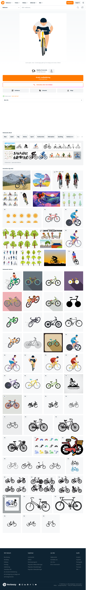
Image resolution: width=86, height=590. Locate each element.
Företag (6, 564)
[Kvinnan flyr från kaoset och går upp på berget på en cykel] (46, 199)
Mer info (6, 100)
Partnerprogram (32, 562)
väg (18, 136)
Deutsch (77, 564)
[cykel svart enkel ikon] (73, 322)
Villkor (54, 585)
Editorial (32, 3)
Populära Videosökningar (35, 569)
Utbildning (7, 567)
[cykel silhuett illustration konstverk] (38, 425)
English (77, 557)
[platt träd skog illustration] (31, 258)
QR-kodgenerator (9, 577)
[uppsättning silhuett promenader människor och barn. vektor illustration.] (10, 258)
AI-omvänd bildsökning (10, 572)
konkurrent (70, 136)
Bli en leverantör (55, 564)
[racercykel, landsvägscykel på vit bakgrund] (12, 383)
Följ (51, 72)
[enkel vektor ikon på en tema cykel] (46, 446)
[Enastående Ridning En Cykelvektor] (55, 258)
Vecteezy (6, 559)
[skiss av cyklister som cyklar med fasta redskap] (67, 180)
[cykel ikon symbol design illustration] (73, 301)
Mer (40, 3)
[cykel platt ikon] (32, 281)
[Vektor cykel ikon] (52, 218)
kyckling (60, 136)
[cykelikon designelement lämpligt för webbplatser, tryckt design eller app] (34, 465)
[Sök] (77, 7)
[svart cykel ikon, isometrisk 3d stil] (32, 322)
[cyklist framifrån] (25, 199)
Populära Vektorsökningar (35, 564)
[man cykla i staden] (41, 180)
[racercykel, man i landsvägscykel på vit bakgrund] (73, 218)
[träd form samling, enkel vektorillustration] (20, 238)
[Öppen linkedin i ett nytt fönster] (25, 584)
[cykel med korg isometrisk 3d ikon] (32, 301)
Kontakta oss (53, 559)
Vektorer (8, 3)
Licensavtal (31, 557)
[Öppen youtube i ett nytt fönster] (35, 584)
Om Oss (52, 562)
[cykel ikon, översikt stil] (32, 342)
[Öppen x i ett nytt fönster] (33, 584)
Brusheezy (7, 557)
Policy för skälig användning (74, 585)
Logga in (76, 2)
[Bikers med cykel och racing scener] (51, 238)
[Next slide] (79, 137)
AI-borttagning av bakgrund (12, 574)
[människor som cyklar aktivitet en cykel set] (10, 199)
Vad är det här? (15, 96)
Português (78, 562)
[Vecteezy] (2, 2)
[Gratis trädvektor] (72, 199)
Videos (24, 3)
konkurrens (40, 136)
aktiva (25, 136)
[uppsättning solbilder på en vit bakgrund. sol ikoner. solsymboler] (22, 218)
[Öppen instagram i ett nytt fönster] (22, 584)
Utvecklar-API (7, 569)
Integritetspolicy (61, 585)
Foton (16, 3)
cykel (11, 136)
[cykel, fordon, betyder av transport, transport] (37, 504)
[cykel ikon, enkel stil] (53, 322)
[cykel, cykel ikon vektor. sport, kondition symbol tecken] (12, 425)
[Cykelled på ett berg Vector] (16, 180)
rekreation (51, 136)
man (5, 136)
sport (32, 136)
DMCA (29, 559)
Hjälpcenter (53, 557)
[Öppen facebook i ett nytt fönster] (19, 584)
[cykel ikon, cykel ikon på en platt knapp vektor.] (12, 504)
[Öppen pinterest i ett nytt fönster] (27, 584)
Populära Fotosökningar (34, 567)
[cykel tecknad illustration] (12, 404)
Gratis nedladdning (42, 78)
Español (77, 559)
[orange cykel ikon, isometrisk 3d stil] (12, 342)
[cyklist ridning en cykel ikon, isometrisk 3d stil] (12, 281)
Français (77, 567)
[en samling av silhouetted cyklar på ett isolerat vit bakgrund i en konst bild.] (15, 485)
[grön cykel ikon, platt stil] (53, 281)
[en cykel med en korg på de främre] (72, 446)
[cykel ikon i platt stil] (73, 281)
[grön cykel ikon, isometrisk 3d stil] (12, 322)
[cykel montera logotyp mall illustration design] (73, 383)
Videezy (6, 562)
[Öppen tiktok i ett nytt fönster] (30, 584)
